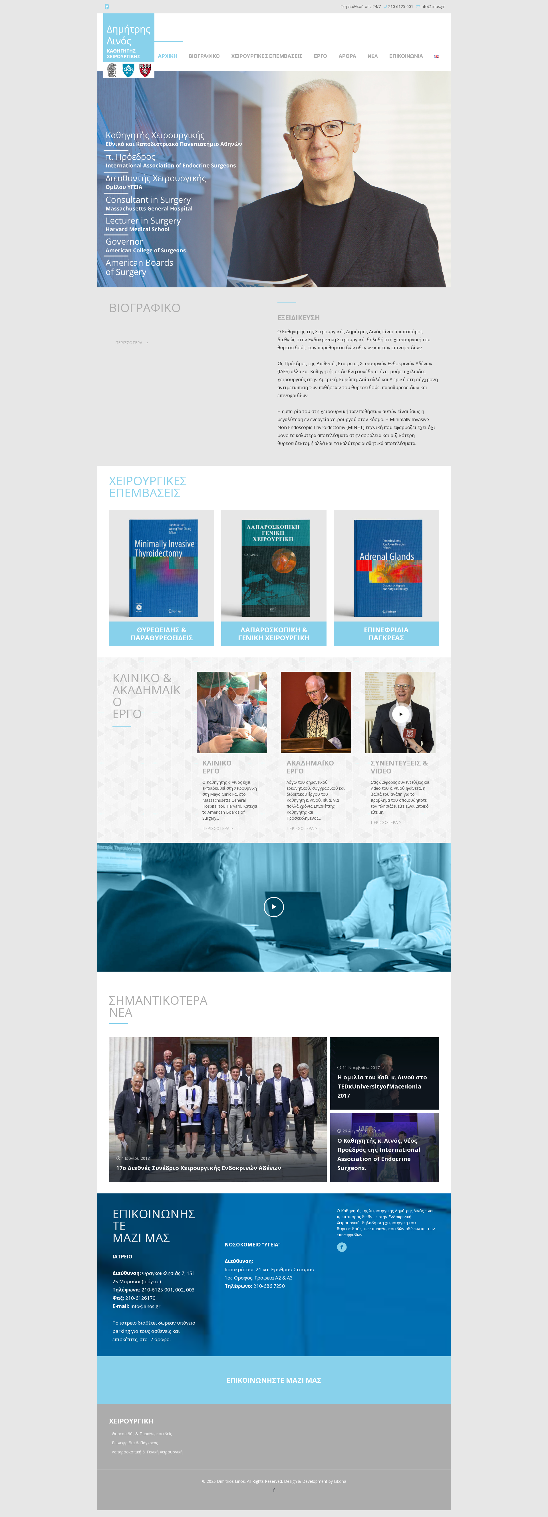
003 (190, 1289)
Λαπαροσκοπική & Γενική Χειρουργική (147, 1452)
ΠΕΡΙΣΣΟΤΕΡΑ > (217, 828)
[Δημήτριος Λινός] (128, 45)
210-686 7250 (269, 1286)
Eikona (340, 1481)
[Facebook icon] (107, 6)
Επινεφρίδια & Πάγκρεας (135, 1442)
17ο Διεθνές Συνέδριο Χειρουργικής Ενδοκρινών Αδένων (198, 1168)
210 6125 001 (400, 6)
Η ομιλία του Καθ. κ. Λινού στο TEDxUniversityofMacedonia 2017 (382, 1086)
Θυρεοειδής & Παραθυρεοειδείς (142, 1433)
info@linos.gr (433, 6)
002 (179, 1289)
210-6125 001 (157, 1289)
